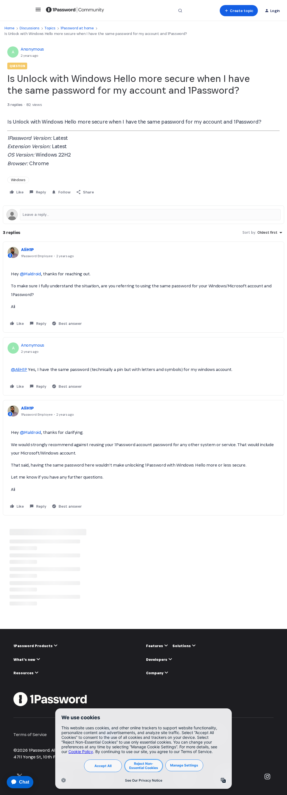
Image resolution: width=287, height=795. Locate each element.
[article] (143, 287)
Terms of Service (30, 734)
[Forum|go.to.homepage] (75, 11)
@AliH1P (19, 369)
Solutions (182, 645)
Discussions (29, 28)
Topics (50, 28)
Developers (157, 659)
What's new (24, 659)
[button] (38, 11)
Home (9, 28)
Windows (18, 180)
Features (155, 645)
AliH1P (27, 249)
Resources (23, 673)
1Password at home (77, 28)
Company (155, 673)
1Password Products (33, 645)
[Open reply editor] (143, 215)
